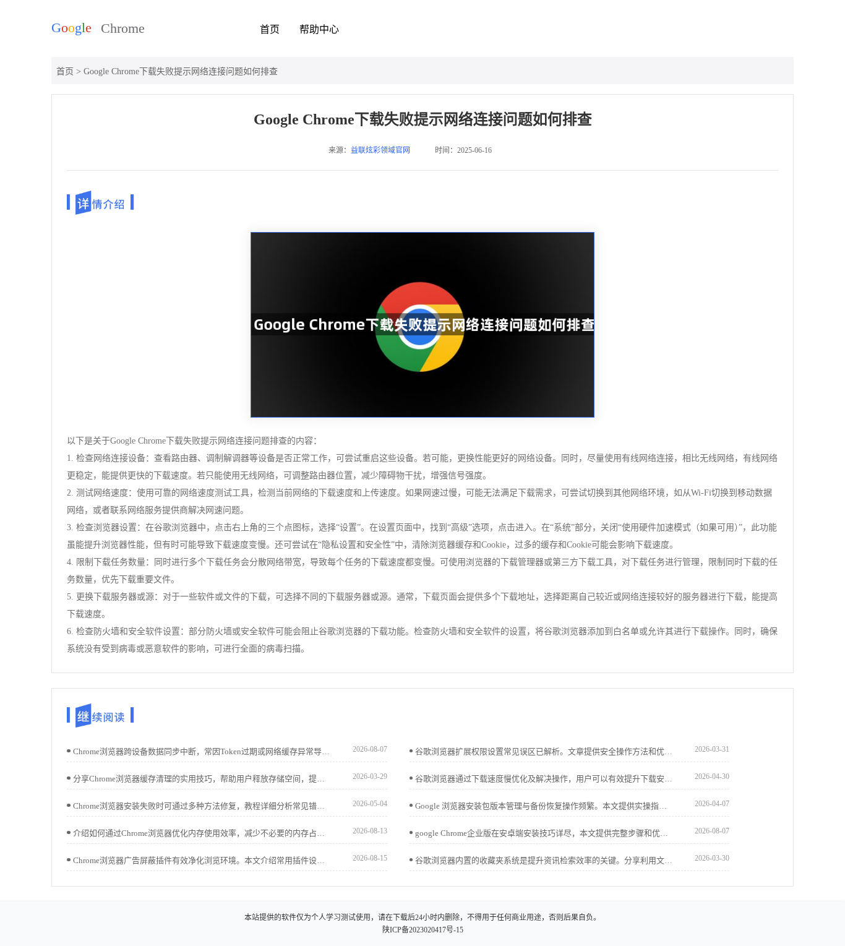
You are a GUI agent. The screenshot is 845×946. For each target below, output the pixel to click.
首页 (270, 29)
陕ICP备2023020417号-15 (422, 930)
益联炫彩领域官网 (380, 150)
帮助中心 (319, 29)
